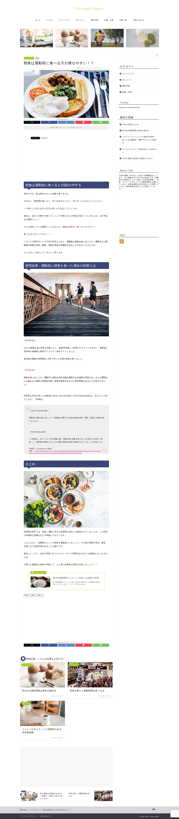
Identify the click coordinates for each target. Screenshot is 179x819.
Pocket (44, 138)
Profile (50, 20)
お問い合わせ (138, 20)
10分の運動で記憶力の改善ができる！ (138, 158)
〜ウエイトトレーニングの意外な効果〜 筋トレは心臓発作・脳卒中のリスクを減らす (139, 140)
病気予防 (94, 20)
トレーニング (64, 20)
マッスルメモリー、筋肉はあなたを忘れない (139, 150)
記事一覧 (123, 20)
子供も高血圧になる (130, 124)
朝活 (41, 595)
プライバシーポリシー (29, 816)
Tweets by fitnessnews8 (129, 107)
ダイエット (80, 20)
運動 (27, 595)
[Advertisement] (66, 160)
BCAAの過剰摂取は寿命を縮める (136, 130)
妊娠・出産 (108, 20)
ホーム (38, 20)
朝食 (34, 595)
